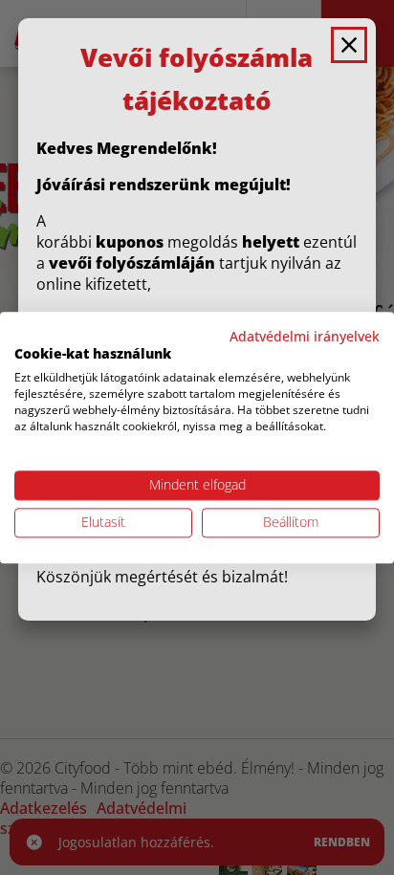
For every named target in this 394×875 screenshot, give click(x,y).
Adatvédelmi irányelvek (305, 336)
